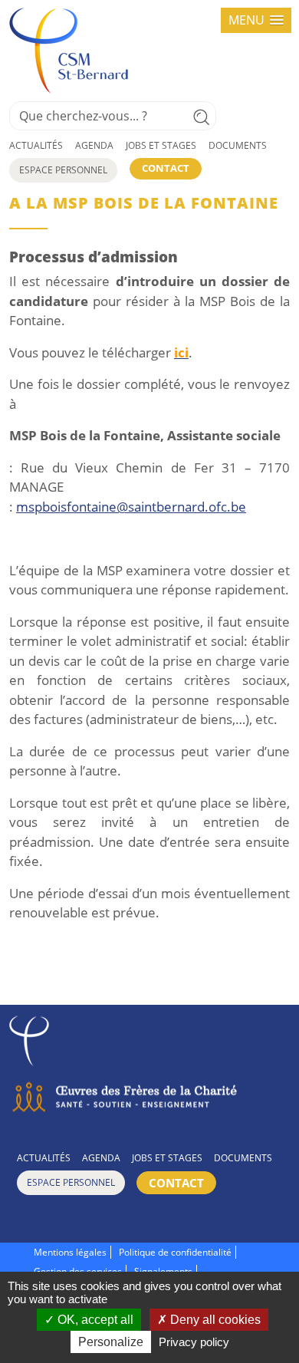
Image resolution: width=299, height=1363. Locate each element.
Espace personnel (63, 169)
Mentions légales (70, 1252)
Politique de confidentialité (175, 1252)
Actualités (36, 145)
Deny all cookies (214, 1319)
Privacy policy (194, 1341)
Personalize (110, 1341)
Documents (238, 145)
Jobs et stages (161, 145)
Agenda (94, 145)
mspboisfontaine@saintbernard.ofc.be (131, 506)
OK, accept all (93, 1319)
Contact (165, 168)
